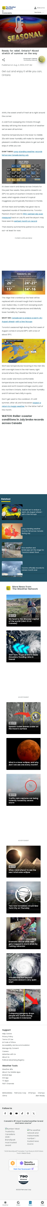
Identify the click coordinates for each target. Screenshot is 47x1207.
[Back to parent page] (7, 11)
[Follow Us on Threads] (28, 1114)
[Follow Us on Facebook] (5, 1114)
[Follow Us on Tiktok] (22, 1114)
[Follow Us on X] (34, 1114)
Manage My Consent (10, 1048)
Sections (37, 12)
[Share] (3, 60)
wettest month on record (25, 221)
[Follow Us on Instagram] (11, 1114)
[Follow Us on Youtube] (16, 1114)
